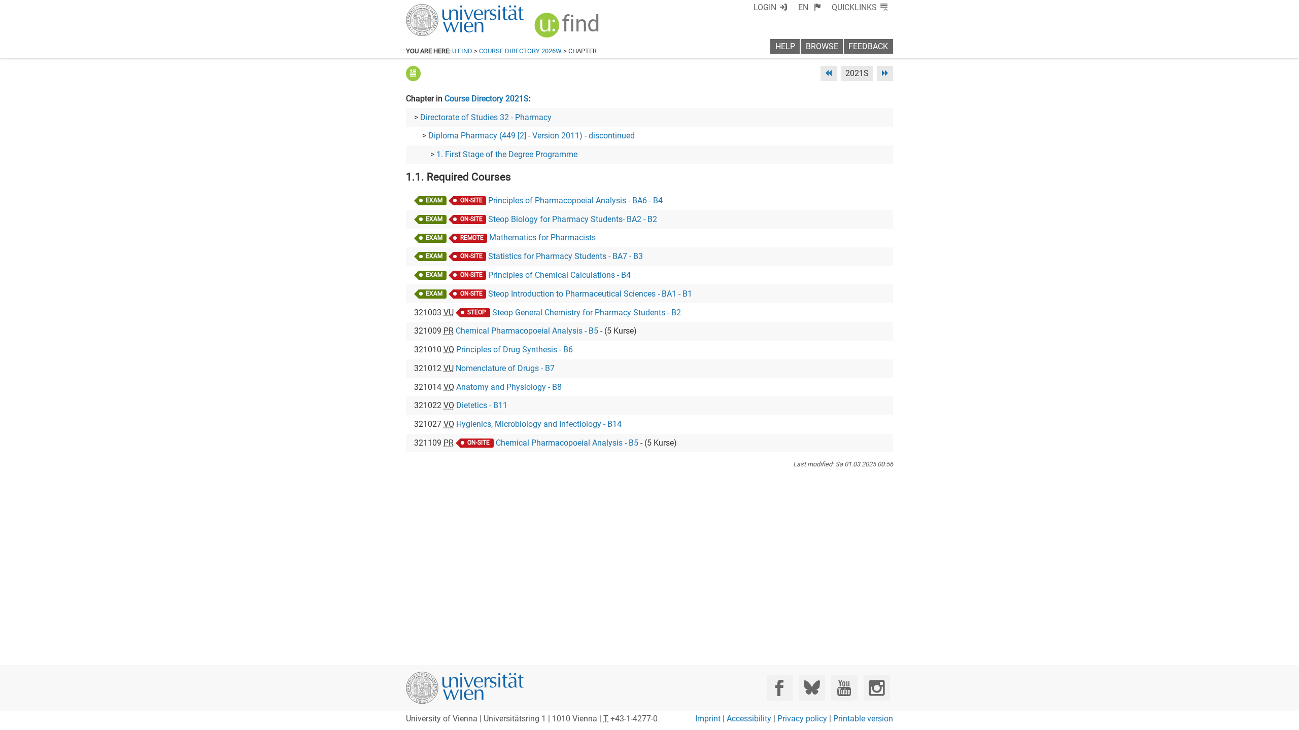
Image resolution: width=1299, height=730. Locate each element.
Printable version (863, 718)
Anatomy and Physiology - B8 (509, 387)
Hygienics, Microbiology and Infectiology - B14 (539, 424)
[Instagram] (877, 688)
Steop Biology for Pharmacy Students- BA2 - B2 (572, 219)
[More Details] (413, 73)
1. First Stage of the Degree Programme (506, 154)
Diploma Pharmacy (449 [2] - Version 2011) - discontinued (531, 135)
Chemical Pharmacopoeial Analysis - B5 (527, 331)
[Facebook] (780, 688)
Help (785, 46)
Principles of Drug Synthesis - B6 (514, 349)
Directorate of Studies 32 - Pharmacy (486, 117)
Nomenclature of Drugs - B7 (505, 368)
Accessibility (749, 718)
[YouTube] (844, 688)
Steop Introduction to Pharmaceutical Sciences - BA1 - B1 (590, 294)
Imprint (708, 718)
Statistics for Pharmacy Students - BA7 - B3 (565, 256)
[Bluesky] (812, 688)
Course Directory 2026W (520, 51)
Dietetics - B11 (481, 405)
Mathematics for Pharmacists (542, 237)
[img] (568, 28)
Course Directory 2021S (487, 98)
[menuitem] (809, 7)
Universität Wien (441, 9)
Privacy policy (802, 718)
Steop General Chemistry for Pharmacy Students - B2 (586, 312)
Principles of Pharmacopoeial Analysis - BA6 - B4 (575, 200)
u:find (462, 51)
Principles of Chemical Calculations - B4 (559, 275)
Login (765, 7)
